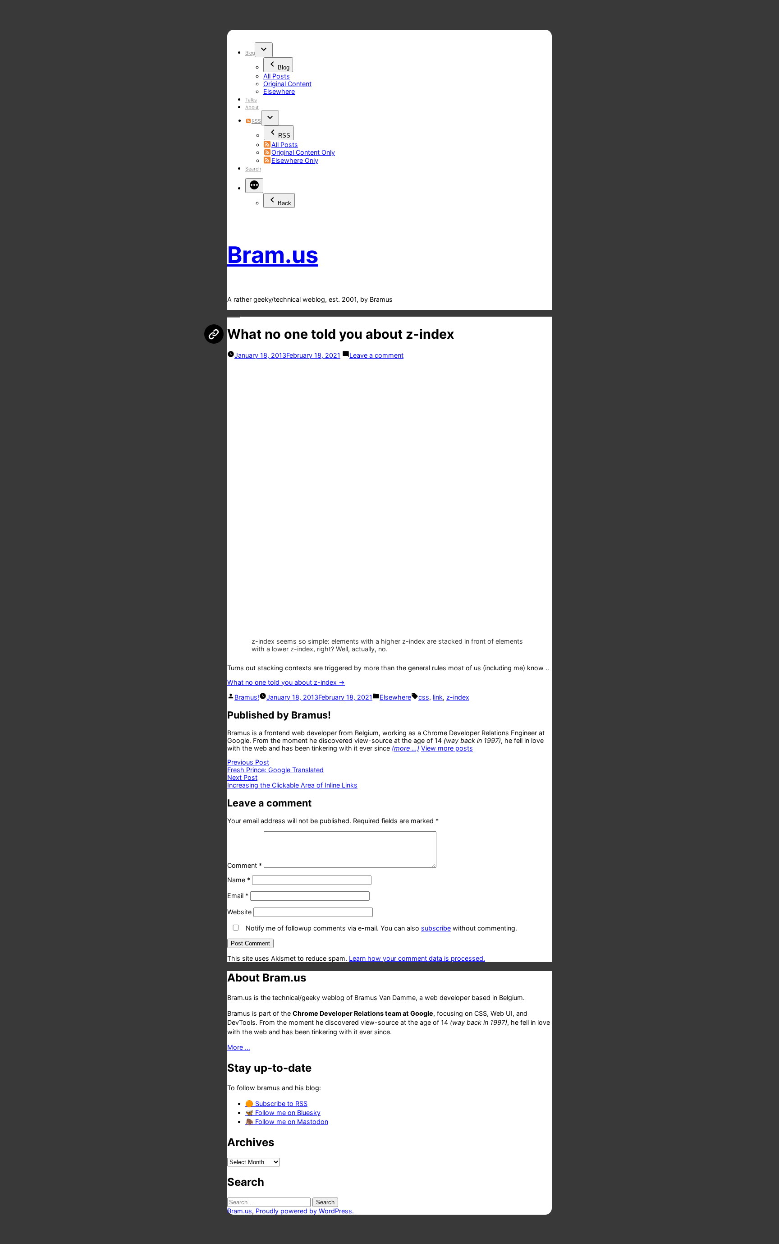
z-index (457, 697)
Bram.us (272, 254)
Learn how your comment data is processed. (417, 958)
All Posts (276, 76)
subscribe (436, 928)
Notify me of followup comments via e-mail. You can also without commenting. (380, 928)
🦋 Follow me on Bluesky (283, 1112)
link (438, 697)
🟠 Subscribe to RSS (276, 1103)
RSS (256, 121)
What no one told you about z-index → (286, 682)
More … (238, 1047)
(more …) (405, 748)
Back (284, 203)
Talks (251, 100)
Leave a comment (376, 355)
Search (253, 169)
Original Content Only (303, 152)
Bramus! (246, 697)
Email (237, 895)
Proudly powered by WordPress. (305, 1211)
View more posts (447, 748)
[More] (254, 185)
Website (239, 912)
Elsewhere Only (294, 160)
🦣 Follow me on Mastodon (286, 1121)
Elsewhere (279, 91)
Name (238, 880)
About (252, 108)
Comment (244, 865)
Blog (250, 53)
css (423, 697)
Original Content (287, 84)
